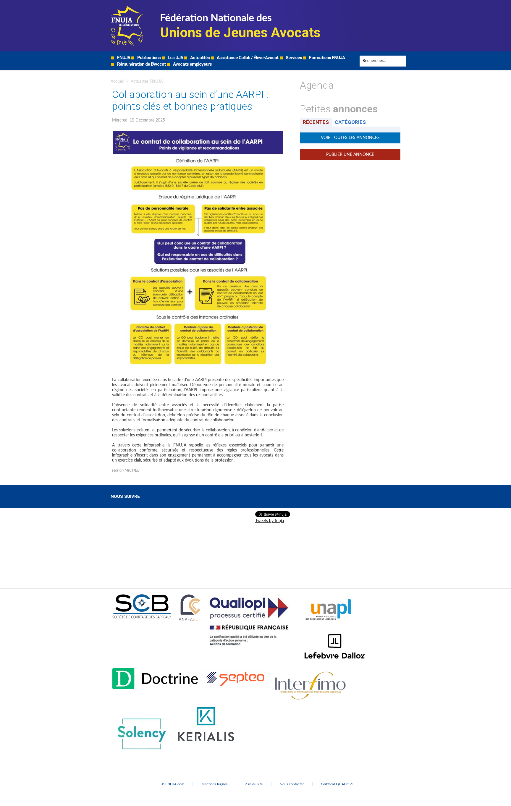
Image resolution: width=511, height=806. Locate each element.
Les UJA (175, 57)
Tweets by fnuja (269, 521)
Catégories (350, 122)
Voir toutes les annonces (350, 138)
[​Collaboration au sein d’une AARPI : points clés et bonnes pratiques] (198, 133)
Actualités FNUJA (147, 82)
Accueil (117, 82)
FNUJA (123, 57)
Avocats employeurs (192, 64)
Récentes (316, 122)
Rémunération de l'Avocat (141, 64)
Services (293, 57)
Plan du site (254, 784)
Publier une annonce (350, 155)
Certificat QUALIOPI (336, 784)
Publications (148, 57)
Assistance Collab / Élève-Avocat (247, 57)
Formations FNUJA (326, 57)
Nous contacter (292, 784)
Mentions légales (214, 784)
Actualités (199, 57)
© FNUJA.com (172, 784)
